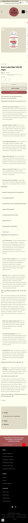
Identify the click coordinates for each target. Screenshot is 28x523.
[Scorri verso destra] (16, 60)
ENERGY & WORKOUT (8, 453)
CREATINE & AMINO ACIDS (9, 468)
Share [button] (4, 400)
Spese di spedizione (10, 74)
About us (5, 477)
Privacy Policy (6, 491)
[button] (1, 11)
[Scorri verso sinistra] (11, 60)
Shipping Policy (6, 498)
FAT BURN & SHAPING (8, 456)
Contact (4, 480)
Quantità (3, 76)
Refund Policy (6, 495)
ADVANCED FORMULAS (8, 459)
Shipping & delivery (7, 483)
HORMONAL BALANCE (8, 462)
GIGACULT (13, 513)
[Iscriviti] (23, 444)
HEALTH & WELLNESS (8, 465)
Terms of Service (6, 501)
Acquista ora (14, 92)
